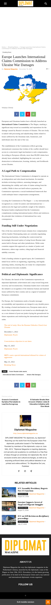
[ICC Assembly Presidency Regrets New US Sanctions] (9, 492)
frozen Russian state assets (18, 371)
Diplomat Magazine (11, 69)
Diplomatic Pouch (11, 335)
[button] (5, 3)
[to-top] (48, 601)
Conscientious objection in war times (18, 341)
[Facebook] (16, 114)
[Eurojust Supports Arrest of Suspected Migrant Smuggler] (9, 506)
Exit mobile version (25, 602)
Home (4, 47)
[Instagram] (25, 471)
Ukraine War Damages (34, 374)
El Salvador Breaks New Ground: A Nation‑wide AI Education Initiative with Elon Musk (38, 403)
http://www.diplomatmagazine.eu (25, 433)
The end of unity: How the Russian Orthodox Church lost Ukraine (25, 326)
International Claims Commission (13, 374)
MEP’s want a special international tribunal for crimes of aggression (25, 356)
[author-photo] (25, 426)
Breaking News (13, 47)
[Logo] (25, 555)
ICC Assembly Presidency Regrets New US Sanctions (33, 489)
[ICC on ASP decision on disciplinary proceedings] (9, 520)
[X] (22, 114)
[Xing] (31, 471)
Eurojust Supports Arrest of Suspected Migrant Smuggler (30, 503)
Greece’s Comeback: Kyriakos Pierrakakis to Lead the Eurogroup (11, 402)
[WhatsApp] (33, 114)
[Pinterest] (28, 114)
